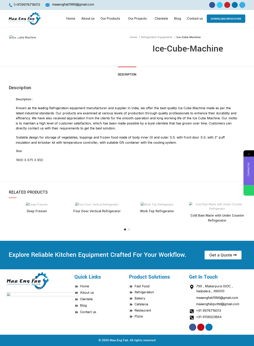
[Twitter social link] (220, 5)
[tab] (127, 73)
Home (134, 37)
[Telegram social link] (242, 5)
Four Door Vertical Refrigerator (97, 211)
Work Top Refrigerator (157, 211)
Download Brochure (226, 18)
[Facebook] (192, 327)
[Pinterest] (200, 327)
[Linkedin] (209, 327)
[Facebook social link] (212, 5)
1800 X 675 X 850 (29, 160)
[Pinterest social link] (227, 5)
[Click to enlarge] (17, 32)
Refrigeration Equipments (157, 37)
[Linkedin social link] (235, 5)
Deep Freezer (37, 211)
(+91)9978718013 (27, 5)
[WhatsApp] (248, 190)
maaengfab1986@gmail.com (73, 4)
